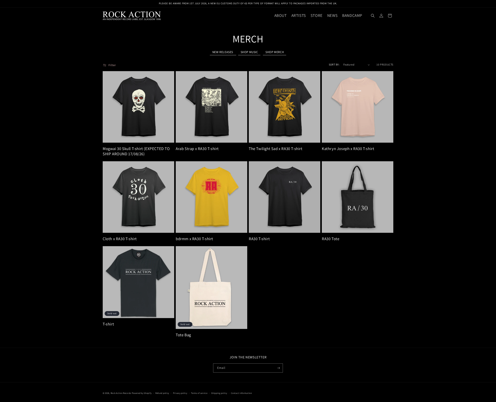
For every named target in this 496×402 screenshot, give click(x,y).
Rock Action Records (121, 393)
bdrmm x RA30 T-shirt (194, 238)
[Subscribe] (278, 368)
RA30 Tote (330, 238)
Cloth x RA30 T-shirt (120, 238)
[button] (373, 15)
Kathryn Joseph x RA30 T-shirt (348, 148)
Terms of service (199, 393)
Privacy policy (180, 393)
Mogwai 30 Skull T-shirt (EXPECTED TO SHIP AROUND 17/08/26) (136, 151)
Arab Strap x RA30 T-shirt (197, 148)
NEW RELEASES (223, 52)
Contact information (241, 393)
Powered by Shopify (142, 393)
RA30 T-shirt (259, 238)
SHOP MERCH (274, 52)
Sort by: (334, 64)
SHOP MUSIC (249, 52)
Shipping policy (219, 393)
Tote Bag (183, 334)
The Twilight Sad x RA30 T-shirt (275, 148)
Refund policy (162, 393)
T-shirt (108, 324)
